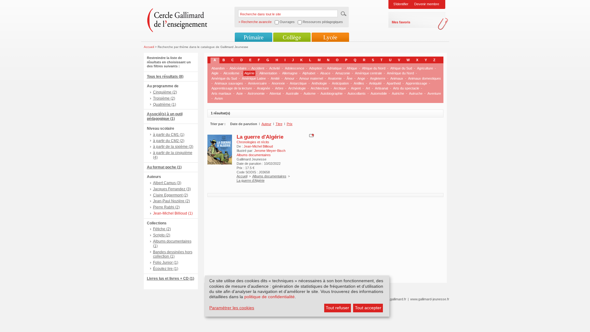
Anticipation (340, 83)
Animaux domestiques (424, 78)
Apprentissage (416, 83)
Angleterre (377, 78)
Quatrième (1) (164, 104)
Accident (257, 68)
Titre (279, 124)
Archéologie (297, 88)
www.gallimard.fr (394, 299)
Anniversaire (257, 83)
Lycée (330, 37)
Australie (292, 93)
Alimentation (268, 73)
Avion (218, 98)
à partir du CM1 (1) (168, 134)
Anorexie (278, 83)
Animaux (396, 78)
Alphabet (308, 73)
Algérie (249, 73)
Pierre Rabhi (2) (166, 207)
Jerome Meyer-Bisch (269, 150)
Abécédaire (238, 68)
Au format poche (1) (164, 167)
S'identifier (400, 4)
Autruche (416, 93)
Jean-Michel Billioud (258, 146)
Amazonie (342, 73)
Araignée (263, 88)
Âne (349, 78)
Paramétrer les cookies (231, 307)
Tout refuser (337, 307)
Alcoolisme (231, 73)
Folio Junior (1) (165, 262)
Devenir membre (426, 4)
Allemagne (289, 73)
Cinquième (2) (165, 92)
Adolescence (294, 68)
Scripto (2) (161, 235)
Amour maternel (311, 78)
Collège (292, 37)
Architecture (320, 88)
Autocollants (357, 93)
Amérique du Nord (400, 73)
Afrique (352, 68)
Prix (290, 124)
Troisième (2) (164, 98)
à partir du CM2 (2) (168, 141)
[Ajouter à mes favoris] (311, 135)
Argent (356, 88)
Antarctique (298, 83)
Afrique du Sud (401, 68)
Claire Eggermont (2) (170, 195)
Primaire (253, 37)
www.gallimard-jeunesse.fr (429, 299)
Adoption (315, 68)
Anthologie (319, 83)
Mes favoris (401, 22)
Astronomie (256, 93)
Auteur (266, 124)
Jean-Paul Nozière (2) (171, 201)
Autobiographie (332, 93)
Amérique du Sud (224, 78)
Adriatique (334, 68)
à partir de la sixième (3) (173, 146)
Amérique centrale (368, 73)
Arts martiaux (221, 93)
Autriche (398, 93)
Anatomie (335, 78)
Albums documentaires (269, 176)
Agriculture (425, 68)
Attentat (275, 93)
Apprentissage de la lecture (231, 88)
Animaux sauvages (228, 83)
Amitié (275, 78)
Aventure (434, 93)
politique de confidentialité (269, 296)
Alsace (325, 73)
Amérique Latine (254, 78)
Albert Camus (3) (167, 183)
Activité (274, 68)
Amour (289, 78)
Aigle (214, 73)
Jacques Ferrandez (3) (172, 189)
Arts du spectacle (406, 88)
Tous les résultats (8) (165, 76)
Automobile (379, 93)
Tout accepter (368, 307)
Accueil (149, 47)
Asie (239, 93)
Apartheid (394, 83)
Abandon (218, 68)
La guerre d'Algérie (260, 137)
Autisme (310, 93)
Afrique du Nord (373, 68)
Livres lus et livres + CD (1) (170, 278)
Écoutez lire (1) (165, 269)
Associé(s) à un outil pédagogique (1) (165, 116)
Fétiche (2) (162, 229)
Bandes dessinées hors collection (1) (172, 254)
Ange (361, 78)
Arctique (340, 88)
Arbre (279, 88)
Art (368, 88)
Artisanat (381, 88)
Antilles (359, 83)
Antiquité (375, 83)
